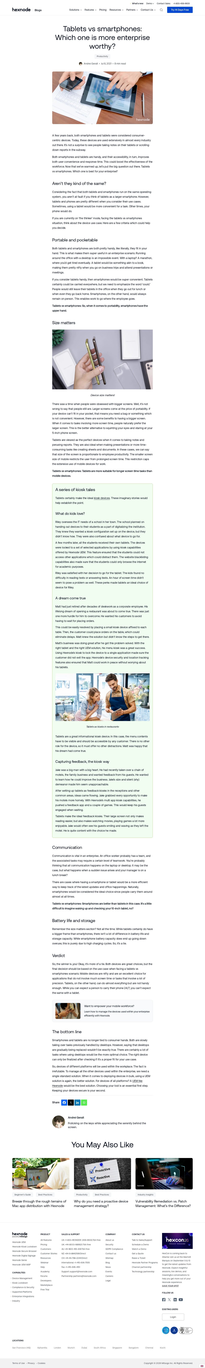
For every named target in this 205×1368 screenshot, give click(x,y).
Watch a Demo (139, 1249)
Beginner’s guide (23, 1194)
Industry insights (145, 1194)
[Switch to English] (202, 1366)
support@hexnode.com (77, 1271)
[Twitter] (71, 1103)
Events (109, 1271)
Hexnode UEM (19, 1242)
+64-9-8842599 (74, 1253)
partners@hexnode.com (79, 1276)
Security (109, 1244)
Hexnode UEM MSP (21, 1264)
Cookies (41, 1363)
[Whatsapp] (84, 1103)
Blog (108, 1262)
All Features (46, 1240)
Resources (46, 1258)
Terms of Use (18, 1363)
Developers (46, 1280)
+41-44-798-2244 (74, 1258)
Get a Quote (138, 1253)
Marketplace (47, 1285)
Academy (45, 1271)
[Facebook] (64, 1103)
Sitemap (109, 1258)
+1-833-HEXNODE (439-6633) (81, 1240)
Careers (109, 1276)
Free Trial (45, 1289)
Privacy (31, 1363)
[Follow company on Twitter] (169, 1299)
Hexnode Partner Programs (145, 1262)
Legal (108, 1280)
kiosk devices (102, 498)
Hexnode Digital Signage (24, 1255)
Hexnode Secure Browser (24, 1251)
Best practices (45, 1194)
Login (173, 1317)
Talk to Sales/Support (142, 1240)
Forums (44, 1276)
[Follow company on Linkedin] (175, 1299)
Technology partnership (143, 1271)
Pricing (103, 9)
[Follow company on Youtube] (181, 1299)
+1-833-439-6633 (181, 3)
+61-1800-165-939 (76, 1249)
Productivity (102, 56)
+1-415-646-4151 (71, 1267)
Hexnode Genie (19, 1260)
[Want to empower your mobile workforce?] (102, 1011)
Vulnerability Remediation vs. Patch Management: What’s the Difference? (163, 1203)
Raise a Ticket (138, 1258)
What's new (137, 3)
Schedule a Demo (140, 1244)
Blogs (38, 10)
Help (43, 1267)
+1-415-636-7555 (76, 1262)
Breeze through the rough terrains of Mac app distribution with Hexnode (39, 1203)
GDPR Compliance (114, 1249)
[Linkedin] (77, 1103)
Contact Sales (163, 3)
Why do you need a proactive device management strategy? (101, 1203)
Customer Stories (49, 1253)
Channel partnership (141, 1267)
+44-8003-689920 (76, 1244)
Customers (46, 1249)
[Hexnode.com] (21, 10)
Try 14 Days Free (180, 9)
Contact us (111, 1253)
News (108, 1267)
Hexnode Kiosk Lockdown (24, 1246)
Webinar (44, 1262)
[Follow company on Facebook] (163, 1299)
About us (110, 1240)
